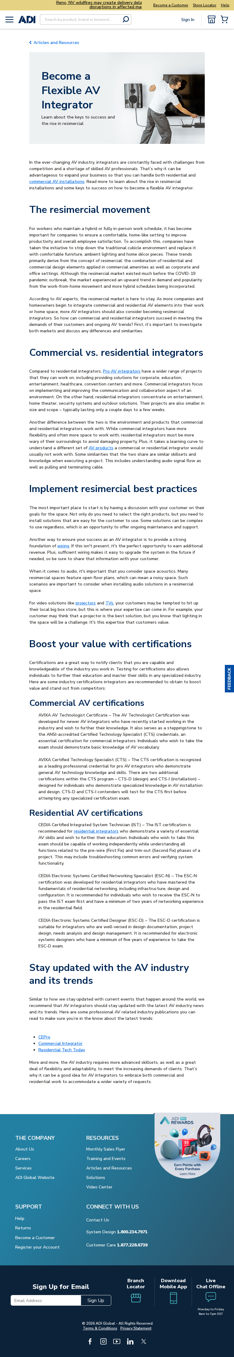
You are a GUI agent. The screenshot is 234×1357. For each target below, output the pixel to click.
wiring (63, 546)
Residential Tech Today (61, 1050)
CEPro (44, 1037)
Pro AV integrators (121, 371)
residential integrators (96, 831)
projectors (86, 603)
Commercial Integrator (60, 1043)
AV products (101, 448)
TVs (109, 603)
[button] (229, 678)
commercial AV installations (56, 181)
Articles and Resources (56, 43)
